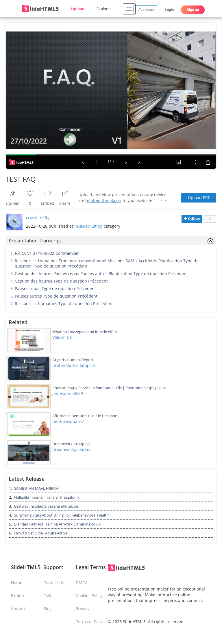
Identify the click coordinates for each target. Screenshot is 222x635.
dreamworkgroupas (71, 449)
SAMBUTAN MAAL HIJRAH (36, 488)
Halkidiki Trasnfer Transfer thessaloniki (47, 497)
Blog (47, 608)
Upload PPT (199, 197)
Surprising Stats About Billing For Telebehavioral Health (61, 515)
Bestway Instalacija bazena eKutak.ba (46, 506)
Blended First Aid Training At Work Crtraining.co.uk (57, 524)
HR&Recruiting (88, 226)
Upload (77, 8)
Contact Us (53, 582)
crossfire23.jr (38, 217)
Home (16, 582)
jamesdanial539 (67, 393)
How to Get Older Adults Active (40, 533)
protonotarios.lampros (74, 365)
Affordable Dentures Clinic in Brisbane (84, 415)
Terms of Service (92, 621)
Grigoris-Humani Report (72, 359)
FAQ (47, 595)
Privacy (82, 608)
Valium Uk (62, 337)
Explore (103, 8)
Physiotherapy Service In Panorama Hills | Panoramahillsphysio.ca (109, 387)
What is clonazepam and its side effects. (86, 331)
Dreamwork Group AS (71, 443)
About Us (20, 608)
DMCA (82, 582)
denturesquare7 (68, 421)
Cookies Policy (89, 595)
